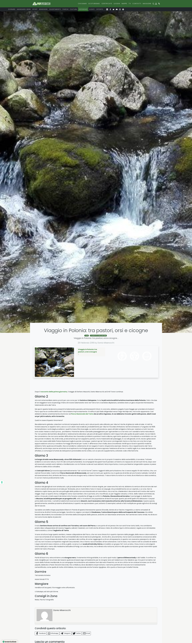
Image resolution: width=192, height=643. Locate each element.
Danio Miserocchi (61, 610)
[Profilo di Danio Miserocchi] (44, 615)
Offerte (99, 9)
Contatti (136, 3)
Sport (35, 9)
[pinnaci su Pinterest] (123, 9)
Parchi (65, 9)
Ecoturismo (94, 3)
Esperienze (83, 9)
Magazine (147, 3)
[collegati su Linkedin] (107, 9)
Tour (86, 335)
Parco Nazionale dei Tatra (82, 414)
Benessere (43, 9)
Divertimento (55, 9)
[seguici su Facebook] (110, 9)
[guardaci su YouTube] (116, 9)
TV (130, 3)
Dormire (11, 9)
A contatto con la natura (98, 335)
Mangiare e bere (24, 9)
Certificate (107, 3)
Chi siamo (82, 3)
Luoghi (117, 3)
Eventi (92, 9)
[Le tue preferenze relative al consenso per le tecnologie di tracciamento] (2, 482)
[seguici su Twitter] (113, 9)
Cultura (73, 9)
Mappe (124, 3)
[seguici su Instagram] (120, 9)
